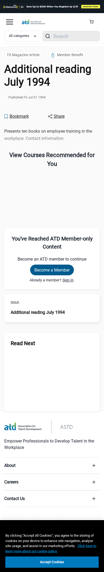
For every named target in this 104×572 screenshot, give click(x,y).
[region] (52, 546)
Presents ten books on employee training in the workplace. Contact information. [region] (48, 135)
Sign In (68, 280)
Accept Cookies (52, 562)
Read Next (23, 343)
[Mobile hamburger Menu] (9, 22)
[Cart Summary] (93, 22)
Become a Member (52, 270)
